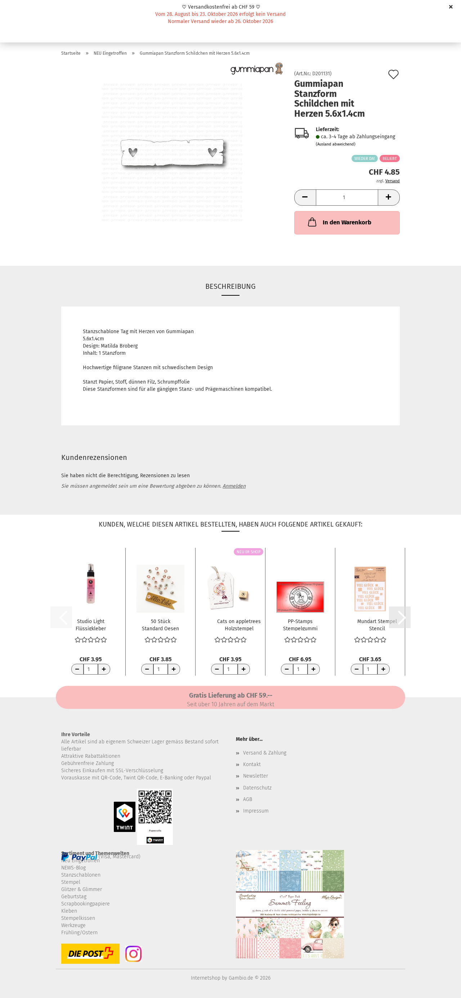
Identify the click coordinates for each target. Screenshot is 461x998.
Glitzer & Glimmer (81, 889)
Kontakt (252, 764)
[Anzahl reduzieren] (77, 669)
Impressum (256, 811)
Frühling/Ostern (79, 933)
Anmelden (234, 486)
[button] (305, 197)
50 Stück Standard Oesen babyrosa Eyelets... (160, 624)
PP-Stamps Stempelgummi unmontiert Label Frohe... (300, 624)
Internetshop (205, 978)
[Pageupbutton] (441, 987)
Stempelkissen (78, 918)
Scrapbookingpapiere (85, 904)
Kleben (69, 911)
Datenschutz (257, 788)
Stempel (70, 882)
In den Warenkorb (347, 222)
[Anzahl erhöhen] (104, 669)
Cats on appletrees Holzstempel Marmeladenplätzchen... (239, 624)
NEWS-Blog (73, 868)
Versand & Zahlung (264, 753)
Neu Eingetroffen (80, 861)
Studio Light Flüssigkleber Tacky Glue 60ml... (91, 624)
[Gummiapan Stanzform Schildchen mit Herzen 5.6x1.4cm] (172, 152)
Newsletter (255, 776)
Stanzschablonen (80, 875)
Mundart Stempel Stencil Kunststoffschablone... (377, 624)
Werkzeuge (73, 925)
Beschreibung (230, 286)
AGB (247, 799)
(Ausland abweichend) (335, 144)
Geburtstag (73, 897)
